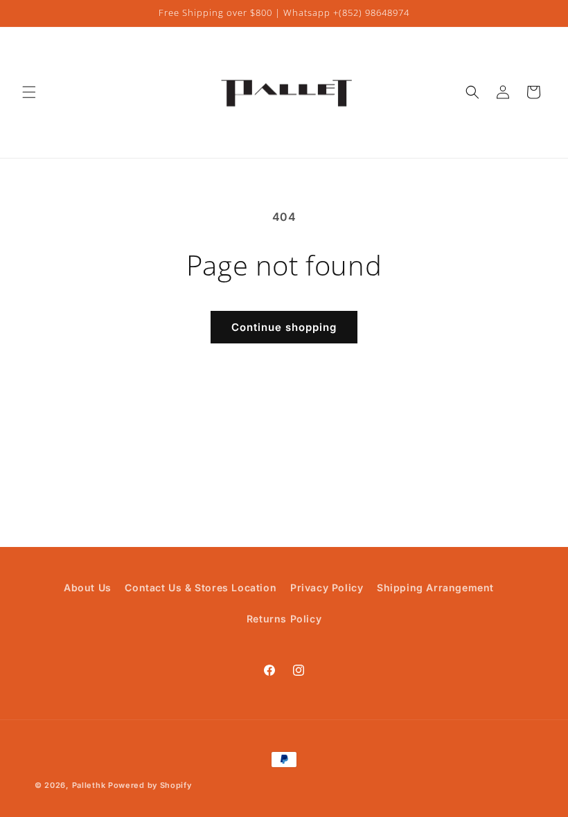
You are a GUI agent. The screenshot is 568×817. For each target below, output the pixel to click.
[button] (29, 92)
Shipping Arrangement (435, 587)
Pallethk (89, 785)
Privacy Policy (326, 587)
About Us (88, 587)
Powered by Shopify (150, 785)
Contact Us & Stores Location (200, 587)
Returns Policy (284, 619)
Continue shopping (284, 327)
